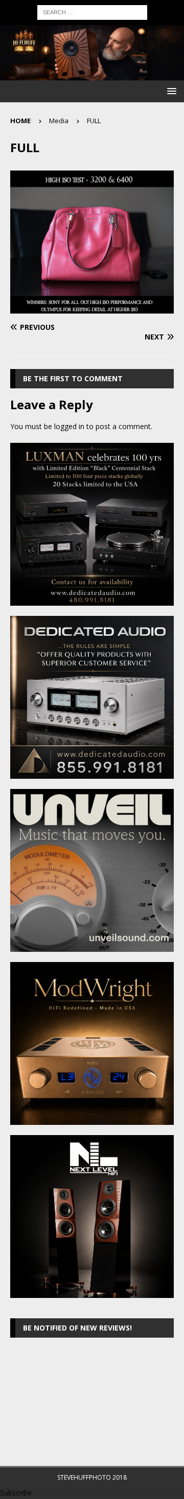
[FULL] (92, 308)
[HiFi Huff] (92, 74)
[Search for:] (92, 11)
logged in (69, 426)
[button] (169, 91)
